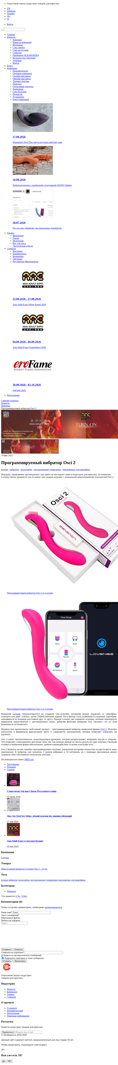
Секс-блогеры (19, 91)
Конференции (19, 254)
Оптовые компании (22, 73)
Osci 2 (104, 729)
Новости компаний (22, 42)
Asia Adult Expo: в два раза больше (25, 841)
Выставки (17, 251)
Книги (16, 63)
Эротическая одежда (23, 246)
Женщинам (18, 235)
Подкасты (17, 94)
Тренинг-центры (21, 81)
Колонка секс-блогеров (24, 58)
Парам (16, 238)
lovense (4, 469)
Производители (20, 71)
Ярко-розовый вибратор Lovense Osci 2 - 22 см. (24, 869)
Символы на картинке (12, 952)
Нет (25, 896)
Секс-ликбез (19, 47)
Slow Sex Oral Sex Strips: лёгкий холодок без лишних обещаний (39, 816)
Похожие (11, 767)
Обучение (17, 259)
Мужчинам (18, 241)
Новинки (17, 40)
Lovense (16, 714)
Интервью (18, 45)
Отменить (18, 949)
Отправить (7, 949)
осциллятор (26, 469)
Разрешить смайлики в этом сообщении (24, 958)
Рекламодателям (15, 1010)
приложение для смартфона (76, 469)
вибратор (14, 469)
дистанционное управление (47, 469)
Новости (11, 37)
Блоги (10, 65)
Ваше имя (6, 912)
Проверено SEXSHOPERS (26, 55)
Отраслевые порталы (23, 86)
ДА (3, 1061)
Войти (10, 24)
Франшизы (18, 89)
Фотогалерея (13, 395)
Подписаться (8, 1032)
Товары (10, 233)
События (17, 52)
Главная (11, 34)
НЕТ (10, 1061)
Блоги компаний (21, 99)
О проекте (12, 1008)
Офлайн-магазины (22, 78)
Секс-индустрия (20, 50)
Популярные (13, 764)
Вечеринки (18, 256)
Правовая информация (18, 1016)
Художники (18, 97)
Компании (12, 68)
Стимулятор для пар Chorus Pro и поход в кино (31, 791)
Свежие (11, 769)
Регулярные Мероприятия (25, 261)
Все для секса (19, 243)
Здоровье (17, 60)
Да (18, 896)
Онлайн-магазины (22, 76)
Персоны (17, 84)
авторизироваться (53, 907)
